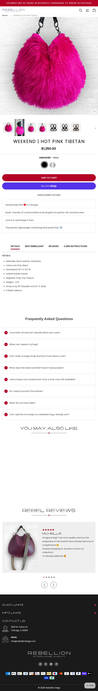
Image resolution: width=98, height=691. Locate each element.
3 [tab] (49, 577)
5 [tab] (54, 577)
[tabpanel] (49, 547)
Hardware (49, 158)
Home (5, 15)
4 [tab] (51, 577)
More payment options (49, 195)
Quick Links (12, 605)
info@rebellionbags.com (23, 641)
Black (44, 164)
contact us (13, 621)
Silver (52, 165)
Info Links (11, 613)
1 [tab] (44, 577)
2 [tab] (46, 577)
